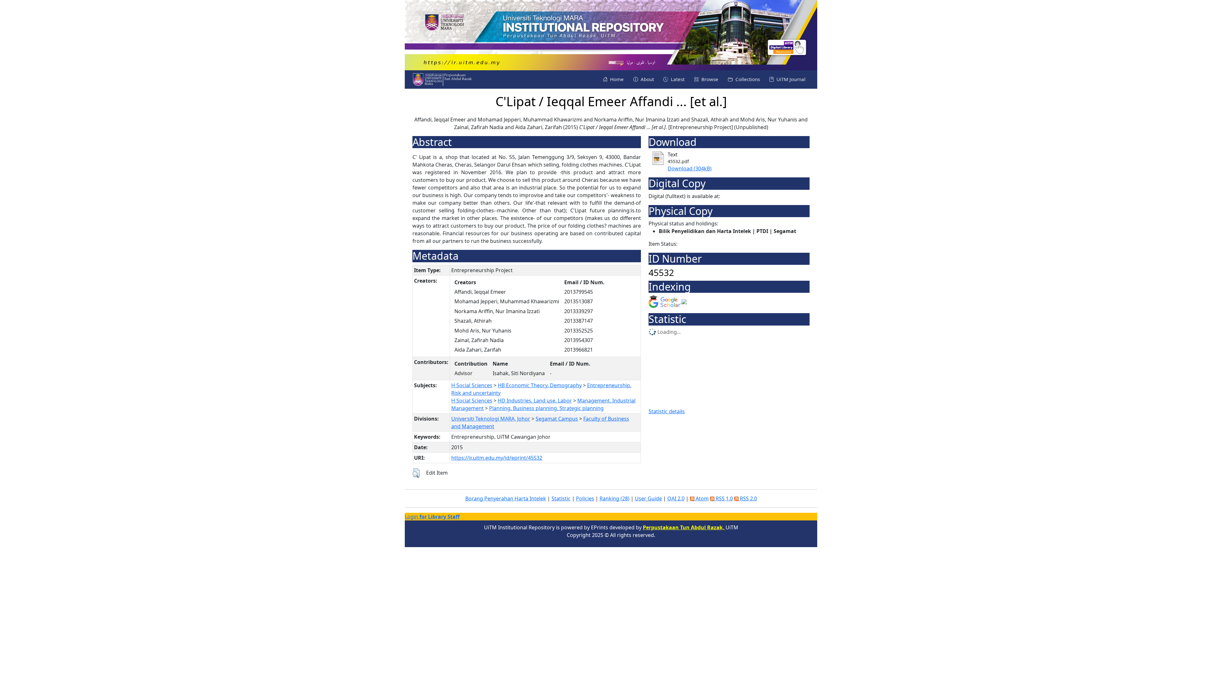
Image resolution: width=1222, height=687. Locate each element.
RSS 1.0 (723, 498)
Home (616, 79)
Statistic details (667, 411)
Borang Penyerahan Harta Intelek (505, 498)
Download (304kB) (690, 168)
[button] (416, 473)
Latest (677, 79)
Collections (747, 79)
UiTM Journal (790, 79)
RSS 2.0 (748, 498)
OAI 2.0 (676, 498)
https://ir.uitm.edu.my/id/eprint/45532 (496, 457)
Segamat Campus (557, 418)
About (646, 79)
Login (432, 516)
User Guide (648, 498)
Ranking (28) (614, 498)
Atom (701, 498)
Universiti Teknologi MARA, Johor (490, 418)
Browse (709, 79)
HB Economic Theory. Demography (540, 385)
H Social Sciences (471, 385)
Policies (585, 498)
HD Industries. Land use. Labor (535, 400)
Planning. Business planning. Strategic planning (546, 408)
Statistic (561, 498)
